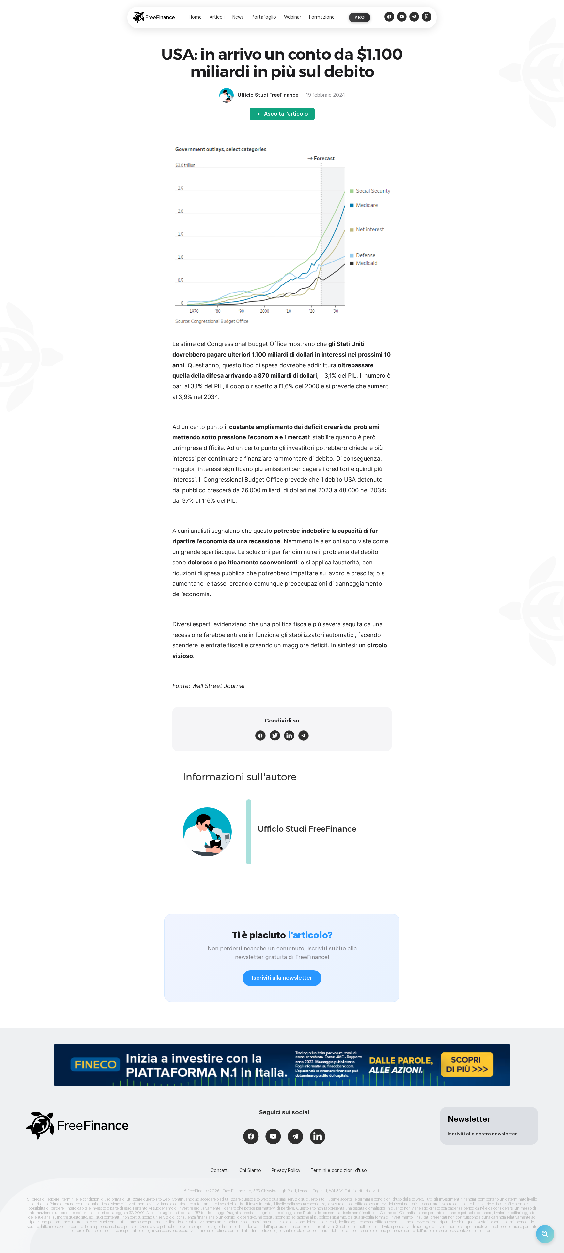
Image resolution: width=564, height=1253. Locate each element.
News (238, 17)
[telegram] (303, 735)
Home (195, 17)
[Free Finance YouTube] (402, 17)
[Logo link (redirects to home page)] (154, 17)
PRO (359, 17)
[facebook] (260, 735)
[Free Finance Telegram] (414, 17)
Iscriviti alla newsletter (282, 978)
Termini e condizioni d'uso (339, 1170)
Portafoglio (264, 17)
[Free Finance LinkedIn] (317, 1137)
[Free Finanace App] (426, 17)
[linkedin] (289, 735)
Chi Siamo (250, 1170)
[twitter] (275, 735)
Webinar (292, 17)
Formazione (322, 17)
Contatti (220, 1170)
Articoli (217, 17)
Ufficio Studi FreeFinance (307, 828)
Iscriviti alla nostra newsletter (482, 1134)
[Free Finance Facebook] (389, 17)
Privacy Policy (286, 1170)
